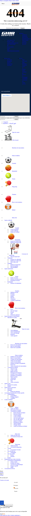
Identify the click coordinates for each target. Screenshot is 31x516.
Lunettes (13, 295)
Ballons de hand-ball (15, 264)
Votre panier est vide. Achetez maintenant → (10, 515)
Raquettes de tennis (15, 280)
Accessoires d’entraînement (14, 460)
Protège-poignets (15, 397)
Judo (12, 313)
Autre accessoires (15, 382)
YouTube (9, 65)
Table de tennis (14, 445)
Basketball (17, 239)
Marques (21, 33)
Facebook (9, 59)
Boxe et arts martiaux (20, 308)
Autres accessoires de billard (20, 426)
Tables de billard (14, 408)
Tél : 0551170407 (11, 44)
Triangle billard (17, 424)
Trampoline (13, 452)
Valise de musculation (16, 360)
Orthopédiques (11, 394)
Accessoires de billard (16, 411)
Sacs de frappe (14, 310)
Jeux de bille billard (18, 419)
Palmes (9, 386)
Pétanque (10, 390)
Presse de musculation (16, 344)
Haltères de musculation (16, 356)
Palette (12, 296)
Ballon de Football (15, 232)
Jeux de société (11, 453)
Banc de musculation (15, 346)
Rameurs (13, 334)
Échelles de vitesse (15, 463)
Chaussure (13, 299)
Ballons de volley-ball (16, 260)
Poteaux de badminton (16, 283)
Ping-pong (17, 444)
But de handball (14, 266)
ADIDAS (24, 34)
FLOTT (24, 44)
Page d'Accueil (24, 60)
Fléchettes (10, 389)
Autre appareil (14, 335)
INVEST (24, 43)
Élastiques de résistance (16, 372)
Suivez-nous (7, 58)
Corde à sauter (14, 370)
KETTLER (25, 37)
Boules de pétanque (15, 391)
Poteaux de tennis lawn (16, 279)
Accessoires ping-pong (16, 447)
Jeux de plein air (11, 451)
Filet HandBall (14, 267)
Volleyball (10, 258)
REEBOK (24, 36)
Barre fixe (13, 364)
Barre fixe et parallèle (16, 347)
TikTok (9, 62)
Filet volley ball (14, 262)
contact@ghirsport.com (12, 43)
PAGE (20, 58)
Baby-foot (17, 434)
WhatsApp (9, 63)
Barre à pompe (14, 376)
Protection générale (15, 314)
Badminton (10, 282)
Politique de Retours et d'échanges (24, 74)
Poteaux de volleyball (16, 259)
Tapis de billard (17, 423)
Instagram (9, 61)
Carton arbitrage (14, 230)
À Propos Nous (24, 69)
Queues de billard (18, 420)
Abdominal (13, 378)
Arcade (9, 448)
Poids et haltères (19, 355)
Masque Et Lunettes (12, 384)
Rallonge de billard (18, 422)
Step (12, 380)
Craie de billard (17, 415)
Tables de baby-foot (15, 435)
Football (17, 228)
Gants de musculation (16, 362)
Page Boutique (24, 63)
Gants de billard (17, 416)
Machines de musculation (21, 343)
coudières (13, 398)
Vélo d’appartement (15, 331)
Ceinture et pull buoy (16, 300)
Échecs (12, 455)
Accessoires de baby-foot (16, 436)
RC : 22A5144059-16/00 (10, 47)
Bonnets (12, 293)
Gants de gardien (15, 229)
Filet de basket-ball (15, 256)
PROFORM (25, 40)
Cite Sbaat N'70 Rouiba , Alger (11, 41)
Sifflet (12, 467)
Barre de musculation (16, 358)
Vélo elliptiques (14, 330)
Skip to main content (14, 0)
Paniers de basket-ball (16, 241)
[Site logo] (15, 6)
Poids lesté (13, 379)
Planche (12, 297)
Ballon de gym (14, 371)
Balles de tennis (14, 277)
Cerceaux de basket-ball (18, 254)
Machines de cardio (12, 317)
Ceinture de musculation (16, 359)
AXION (24, 41)
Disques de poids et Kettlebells (18, 363)
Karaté (12, 312)
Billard (16, 407)
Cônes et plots (14, 461)
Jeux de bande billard (19, 418)
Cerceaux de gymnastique (17, 464)
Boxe (12, 309)
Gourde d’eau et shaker (16, 374)
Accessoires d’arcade (16, 449)
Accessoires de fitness (13, 367)
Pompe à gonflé (14, 466)
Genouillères (14, 395)
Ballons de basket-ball (16, 242)
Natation (17, 291)
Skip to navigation (4, 0)
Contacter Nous (24, 66)
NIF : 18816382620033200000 (13, 50)
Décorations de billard (16, 410)
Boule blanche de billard (19, 412)
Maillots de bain (14, 292)
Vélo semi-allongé (15, 333)
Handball (10, 263)
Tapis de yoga (14, 368)
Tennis (16, 276)
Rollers (9, 457)
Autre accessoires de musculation (18, 366)
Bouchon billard (17, 414)
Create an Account (4, 480)
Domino (12, 456)
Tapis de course (25, 329)
